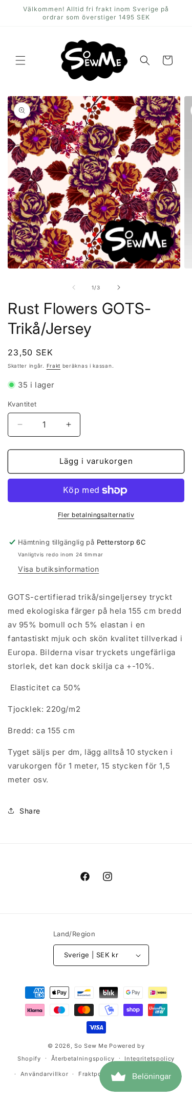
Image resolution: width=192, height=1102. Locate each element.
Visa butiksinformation (58, 569)
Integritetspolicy (149, 1058)
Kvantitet (22, 404)
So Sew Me (90, 1045)
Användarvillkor (44, 1073)
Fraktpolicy (95, 1073)
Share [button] (29, 810)
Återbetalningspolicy (83, 1058)
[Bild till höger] (119, 287)
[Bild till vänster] (73, 287)
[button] (20, 60)
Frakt (54, 366)
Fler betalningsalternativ (96, 515)
